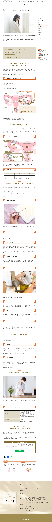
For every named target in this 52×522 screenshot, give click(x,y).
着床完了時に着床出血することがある (10, 51)
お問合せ (42, 1)
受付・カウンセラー (35, 508)
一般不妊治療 (41, 20)
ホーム (21, 484)
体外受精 (40, 26)
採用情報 (21, 508)
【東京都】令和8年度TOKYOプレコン (31, 500)
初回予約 (19, 450)
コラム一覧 (21, 510)
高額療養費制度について (28, 498)
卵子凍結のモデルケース (34, 497)
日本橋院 (42, 502)
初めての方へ (22, 490)
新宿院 (32, 502)
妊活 (39, 34)
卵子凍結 (40, 30)
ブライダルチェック (42, 16)
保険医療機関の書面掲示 (20, 516)
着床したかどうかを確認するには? (10, 54)
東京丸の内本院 (36, 502)
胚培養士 (40, 38)
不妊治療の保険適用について (42, 497)
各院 (38, 1)
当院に (20, 1)
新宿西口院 (47, 502)
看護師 (28, 508)
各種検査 (40, 32)
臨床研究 (14, 516)
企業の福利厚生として (28, 488)
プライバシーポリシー (29, 516)
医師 (25, 508)
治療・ (29, 1)
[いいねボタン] (33, 457)
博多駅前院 (30, 506)
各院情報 (21, 504)
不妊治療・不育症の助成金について (37, 498)
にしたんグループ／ (37, 488)
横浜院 (44, 502)
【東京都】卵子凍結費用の (43, 499)
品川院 (39, 502)
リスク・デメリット (42, 18)
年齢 (39, 36)
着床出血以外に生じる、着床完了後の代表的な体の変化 (13, 52)
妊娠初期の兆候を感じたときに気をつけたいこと (12, 55)
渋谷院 (30, 502)
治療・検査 (21, 493)
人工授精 (40, 24)
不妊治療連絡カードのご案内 (36, 491)
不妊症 (40, 22)
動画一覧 (42, 491)
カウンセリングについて (28, 491)
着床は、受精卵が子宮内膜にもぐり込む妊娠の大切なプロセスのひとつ (15, 49)
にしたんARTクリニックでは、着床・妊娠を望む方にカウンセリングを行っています (16, 57)
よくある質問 (28, 510)
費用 (33, 1)
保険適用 (40, 28)
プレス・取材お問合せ (37, 516)
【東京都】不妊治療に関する (31, 499)
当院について (22, 487)
